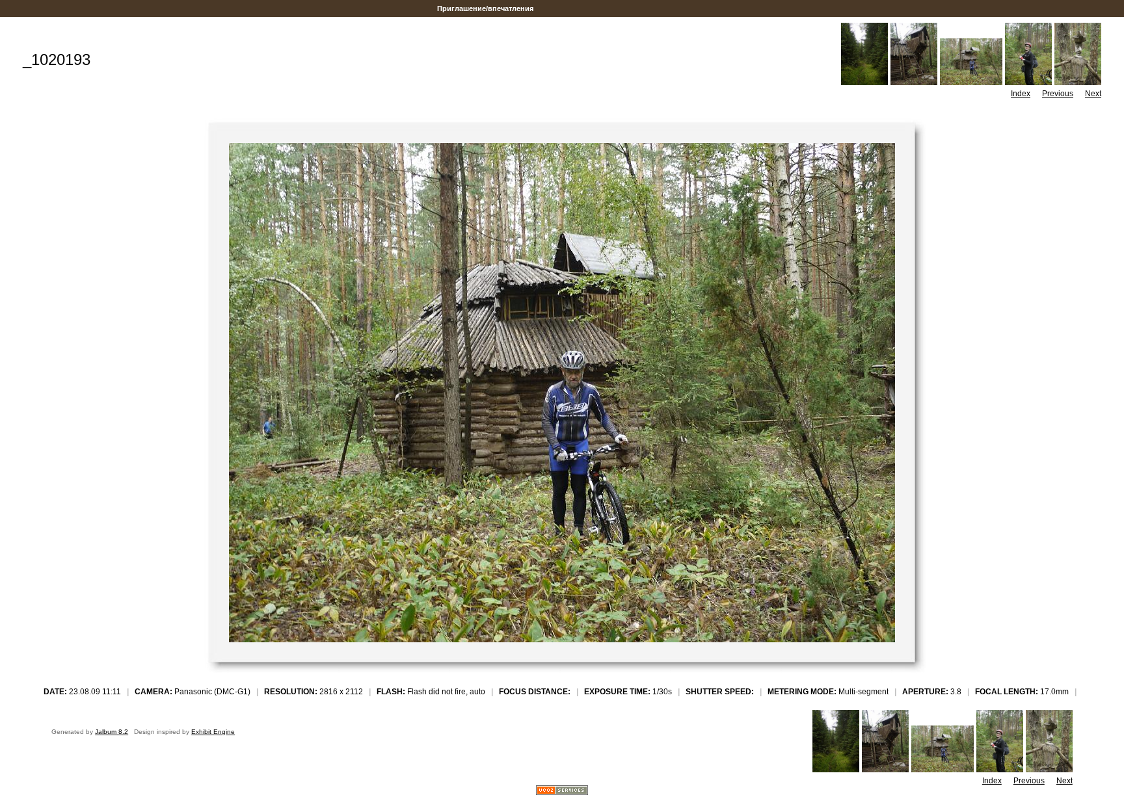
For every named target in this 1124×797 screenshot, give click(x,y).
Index (1020, 93)
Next (1093, 93)
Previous (1057, 93)
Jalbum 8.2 (111, 731)
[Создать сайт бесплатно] (562, 791)
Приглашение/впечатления (485, 8)
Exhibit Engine (213, 731)
